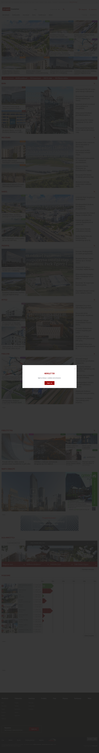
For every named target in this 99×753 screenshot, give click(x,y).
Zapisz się (49, 383)
